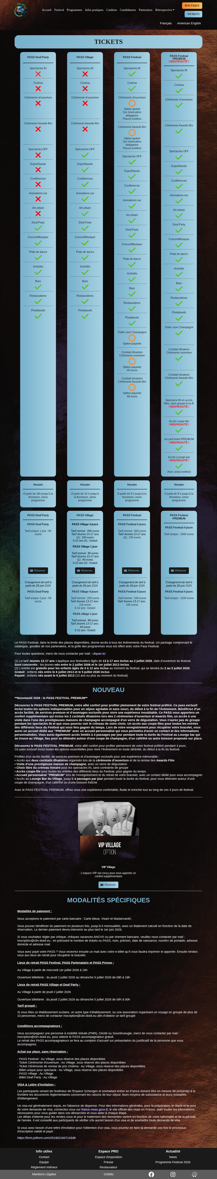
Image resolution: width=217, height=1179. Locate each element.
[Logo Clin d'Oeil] (20, 10)
